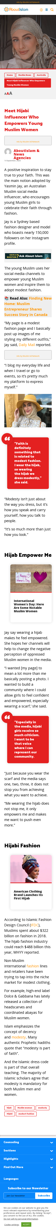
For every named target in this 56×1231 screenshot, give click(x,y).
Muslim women (25, 1108)
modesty (19, 1037)
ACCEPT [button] (26, 1224)
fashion (33, 965)
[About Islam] (16, 9)
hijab (9, 1108)
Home (10, 75)
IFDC (34, 924)
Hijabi (9, 1114)
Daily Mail (27, 344)
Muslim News (24, 75)
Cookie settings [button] (11, 1224)
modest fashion (26, 1114)
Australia (41, 75)
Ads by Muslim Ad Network (28, 2)
